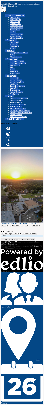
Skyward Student (16, 80)
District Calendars (16, 38)
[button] (15, 15)
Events (3, 236)
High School (14, 42)
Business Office (15, 24)
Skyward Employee (17, 82)
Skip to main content (8, 2)
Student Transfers (16, 36)
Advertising (14, 71)
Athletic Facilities (16, 57)
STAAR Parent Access (18, 109)
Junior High (14, 44)
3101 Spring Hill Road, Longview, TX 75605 (17, 246)
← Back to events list (10, 239)
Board (38, 360)
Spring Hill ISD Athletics (19, 53)
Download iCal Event (29, 234)
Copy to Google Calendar (10, 234)
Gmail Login (14, 78)
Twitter (8, 139)
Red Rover (14, 84)
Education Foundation (18, 63)
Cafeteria (13, 32)
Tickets (12, 55)
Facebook (8, 128)
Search (8, 144)
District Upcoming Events (19, 98)
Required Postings (16, 34)
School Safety (15, 73)
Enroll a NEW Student (18, 105)
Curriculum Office (16, 26)
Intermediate (14, 46)
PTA (11, 67)
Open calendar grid (27, 239)
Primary (13, 48)
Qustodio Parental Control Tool (21, 113)
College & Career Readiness (20, 111)
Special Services (16, 107)
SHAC (12, 69)
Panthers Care (15, 65)
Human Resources (16, 28)
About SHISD (15, 18)
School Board (15, 22)
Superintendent (15, 20)
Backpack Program (17, 61)
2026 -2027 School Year (18, 117)
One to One (14, 88)
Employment (14, 94)
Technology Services (17, 86)
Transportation (15, 30)
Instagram (8, 134)
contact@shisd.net (14, 248)
